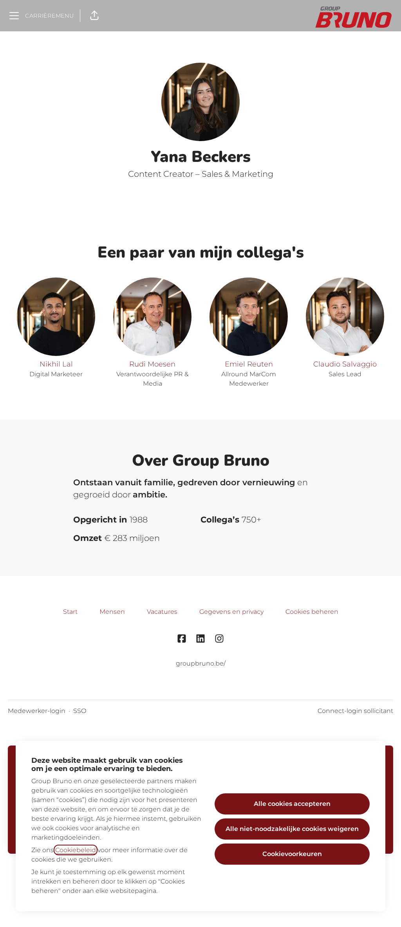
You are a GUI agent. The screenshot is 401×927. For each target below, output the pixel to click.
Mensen (112, 611)
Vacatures (162, 611)
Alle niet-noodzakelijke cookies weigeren (292, 829)
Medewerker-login (36, 711)
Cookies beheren (311, 611)
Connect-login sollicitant (355, 711)
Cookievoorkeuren (292, 854)
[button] (94, 16)
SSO (79, 711)
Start (70, 611)
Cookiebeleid (75, 850)
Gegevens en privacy (231, 611)
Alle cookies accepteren (292, 803)
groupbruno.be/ (201, 663)
